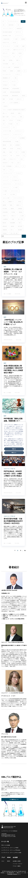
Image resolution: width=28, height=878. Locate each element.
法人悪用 (4, 92)
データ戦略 (5, 190)
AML (4, 24)
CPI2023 (11, 120)
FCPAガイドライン (13, 159)
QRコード (17, 166)
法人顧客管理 (5, 219)
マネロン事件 (12, 194)
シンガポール (17, 74)
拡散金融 (20, 212)
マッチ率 (4, 194)
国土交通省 (5, 208)
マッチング (14, 137)
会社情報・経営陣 (16, 861)
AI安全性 (18, 148)
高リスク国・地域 (14, 233)
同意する (14, 448)
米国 (11, 145)
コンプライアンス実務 (7, 130)
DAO (11, 155)
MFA (12, 162)
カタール (15, 176)
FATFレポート (5, 53)
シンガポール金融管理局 (13, 102)
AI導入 (21, 116)
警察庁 (4, 99)
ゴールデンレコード (18, 130)
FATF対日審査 (5, 63)
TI (23, 166)
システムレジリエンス (7, 183)
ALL (3, 21)
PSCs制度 (10, 123)
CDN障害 (23, 152)
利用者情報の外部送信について (14, 874)
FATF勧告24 (5, 85)
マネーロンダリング (6, 46)
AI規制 (10, 152)
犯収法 (13, 53)
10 (25, 550)
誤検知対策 (5, 226)
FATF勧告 (19, 120)
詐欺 (20, 222)
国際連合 (12, 208)
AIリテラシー (14, 81)
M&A (22, 159)
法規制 (13, 219)
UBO (18, 24)
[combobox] (11, 236)
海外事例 (23, 39)
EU (24, 155)
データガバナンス (6, 134)
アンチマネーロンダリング (13, 21)
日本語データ (5, 215)
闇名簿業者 (20, 229)
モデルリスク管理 (6, 198)
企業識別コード (11, 201)
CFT (20, 56)
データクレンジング (17, 134)
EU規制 (4, 159)
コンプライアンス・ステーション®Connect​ (10, 850)
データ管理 (15, 39)
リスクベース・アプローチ (8, 28)
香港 (15, 77)
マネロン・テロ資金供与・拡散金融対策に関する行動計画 (13, 109)
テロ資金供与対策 (6, 39)
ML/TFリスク (18, 32)
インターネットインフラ (7, 173)
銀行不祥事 (20, 226)
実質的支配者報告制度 (7, 141)
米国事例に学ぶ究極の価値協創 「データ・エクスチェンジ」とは (13, 271)
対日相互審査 (5, 212)
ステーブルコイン (18, 183)
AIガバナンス (5, 81)
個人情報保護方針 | (12, 872)
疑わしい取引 (20, 219)
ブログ (2, 861)
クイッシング (5, 180)
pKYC (4, 102)
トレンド (20, 63)
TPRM (4, 169)
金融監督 (4, 148)
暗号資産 (4, 70)
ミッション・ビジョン (17, 863)
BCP (16, 152)
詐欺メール (5, 113)
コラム (13, 127)
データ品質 (15, 187)
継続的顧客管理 (15, 95)
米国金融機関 (12, 222)
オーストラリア (6, 127)
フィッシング (5, 137)
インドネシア (18, 173)
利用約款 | (4, 872)
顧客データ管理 (6, 116)
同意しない (14, 452)
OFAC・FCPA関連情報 (7, 166)
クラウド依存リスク (15, 180)
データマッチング (6, 56)
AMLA (4, 120)
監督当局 (4, 222)
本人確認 (16, 141)
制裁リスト (18, 60)
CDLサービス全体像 (5, 845)
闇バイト (12, 229)
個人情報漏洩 (22, 137)
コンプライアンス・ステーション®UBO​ (9, 847)
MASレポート (19, 99)
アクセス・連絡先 (16, 866)
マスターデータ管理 (6, 67)
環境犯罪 (4, 145)
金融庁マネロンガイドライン (18, 49)
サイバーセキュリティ (7, 74)
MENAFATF (5, 162)
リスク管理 (16, 46)
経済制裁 (10, 60)
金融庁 (23, 46)
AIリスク (14, 116)
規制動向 (11, 70)
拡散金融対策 (16, 67)
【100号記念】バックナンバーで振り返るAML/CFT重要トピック (13, 322)
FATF (23, 21)
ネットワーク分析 (6, 49)
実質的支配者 (11, 24)
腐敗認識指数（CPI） (7, 77)
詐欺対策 (12, 113)
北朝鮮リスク (18, 205)
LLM (3, 123)
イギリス (10, 169)
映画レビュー (14, 215)
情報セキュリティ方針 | (22, 872)
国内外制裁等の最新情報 (7, 32)
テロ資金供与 (5, 106)
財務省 (19, 113)
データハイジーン (6, 187)
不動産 (4, 60)
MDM (13, 63)
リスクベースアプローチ (17, 198)
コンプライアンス (18, 35)
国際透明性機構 (6, 88)
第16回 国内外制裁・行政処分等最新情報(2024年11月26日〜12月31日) (13, 521)
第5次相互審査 (5, 95)
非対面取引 (5, 233)
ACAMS (11, 148)
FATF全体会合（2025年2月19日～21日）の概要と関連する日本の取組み (13, 473)
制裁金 (11, 205)
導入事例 (13, 212)
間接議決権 (5, 229)
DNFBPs (18, 155)
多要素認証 (20, 208)
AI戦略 (4, 152)
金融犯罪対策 (19, 28)
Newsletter (6, 42)
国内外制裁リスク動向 (7, 35)
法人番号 (22, 215)
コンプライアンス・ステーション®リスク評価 (11, 852)
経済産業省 (17, 145)
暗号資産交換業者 (15, 88)
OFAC (18, 162)
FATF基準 (11, 99)
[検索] (24, 236)
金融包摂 (12, 226)
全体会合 (19, 201)
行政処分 (20, 53)
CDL (14, 56)
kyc (17, 123)
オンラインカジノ (6, 176)
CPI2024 (5, 155)
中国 (3, 201)
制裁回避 (4, 205)
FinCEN (14, 42)
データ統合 (13, 85)
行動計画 (23, 95)
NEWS (8, 861)
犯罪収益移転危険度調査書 (15, 92)
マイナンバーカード (14, 190)
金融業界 (18, 70)
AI (24, 70)
